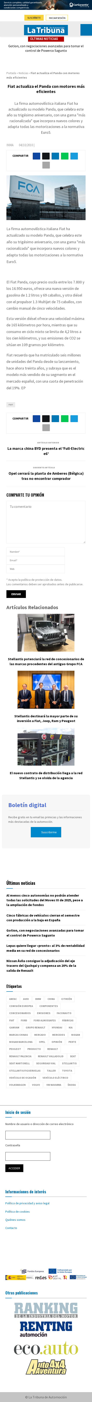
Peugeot (15, 1049)
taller (51, 1070)
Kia (71, 1027)
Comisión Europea (21, 1006)
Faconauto (64, 1013)
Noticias (23, 73)
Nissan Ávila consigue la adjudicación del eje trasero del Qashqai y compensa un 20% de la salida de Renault (41, 966)
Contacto (11, 1228)
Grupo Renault (35, 1027)
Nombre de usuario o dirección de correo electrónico (39, 1124)
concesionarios (20, 1013)
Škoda (72, 1084)
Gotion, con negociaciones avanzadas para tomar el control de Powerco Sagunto (46, 48)
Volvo (36, 1084)
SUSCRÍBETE (34, 17)
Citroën (66, 999)
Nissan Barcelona (21, 1041)
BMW (38, 999)
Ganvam (14, 1027)
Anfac (13, 999)
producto (34, 1049)
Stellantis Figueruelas (24, 1070)
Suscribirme (49, 832)
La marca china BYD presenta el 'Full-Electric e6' (46, 451)
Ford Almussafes (45, 1020)
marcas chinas (18, 1034)
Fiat (11, 404)
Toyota (67, 1070)
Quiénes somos (15, 1220)
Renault (52, 1049)
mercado (40, 1034)
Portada (11, 73)
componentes (48, 1006)
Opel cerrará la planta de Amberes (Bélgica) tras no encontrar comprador (46, 476)
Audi (26, 999)
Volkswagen (17, 1084)
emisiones (43, 1013)
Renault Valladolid (51, 1056)
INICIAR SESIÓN (57, 18)
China (51, 999)
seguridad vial (46, 1063)
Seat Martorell (19, 1063)
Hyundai (57, 1027)
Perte (72, 1041)
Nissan (75, 1034)
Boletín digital (27, 805)
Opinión (57, 1041)
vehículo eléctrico (55, 1077)
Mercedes (58, 1034)
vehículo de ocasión (22, 1077)
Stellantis (69, 1063)
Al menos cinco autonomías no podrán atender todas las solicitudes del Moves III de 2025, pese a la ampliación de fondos (44, 900)
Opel (42, 1041)
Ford (24, 1020)
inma (9, 145)
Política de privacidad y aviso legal (27, 1203)
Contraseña (12, 1145)
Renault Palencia (20, 1056)
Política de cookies (17, 1211)
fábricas (67, 1020)
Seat (73, 1056)
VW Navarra (53, 1084)
